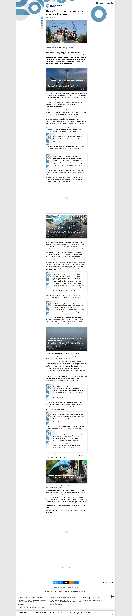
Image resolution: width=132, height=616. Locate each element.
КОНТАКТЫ (66, 592)
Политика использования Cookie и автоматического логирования (30, 603)
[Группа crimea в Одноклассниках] (71, 582)
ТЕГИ (87, 592)
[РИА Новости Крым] (54, 5)
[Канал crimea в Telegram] (55, 582)
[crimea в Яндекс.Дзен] (66, 582)
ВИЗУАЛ (77, 587)
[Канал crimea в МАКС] (76, 582)
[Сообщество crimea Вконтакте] (60, 582)
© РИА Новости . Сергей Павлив (51, 44)
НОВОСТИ (46, 592)
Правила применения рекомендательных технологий (31, 607)
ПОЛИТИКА (56, 587)
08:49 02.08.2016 (49, 17)
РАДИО (60, 592)
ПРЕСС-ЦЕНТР (53, 592)
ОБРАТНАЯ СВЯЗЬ (75, 592)
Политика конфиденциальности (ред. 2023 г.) (29, 606)
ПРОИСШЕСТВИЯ (70, 587)
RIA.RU (83, 592)
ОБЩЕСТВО (62, 587)
